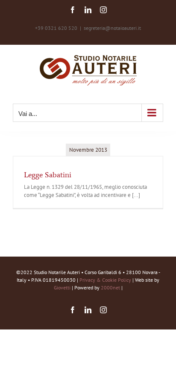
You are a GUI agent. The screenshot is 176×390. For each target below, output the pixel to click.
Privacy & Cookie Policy (105, 280)
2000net (110, 287)
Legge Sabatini (47, 174)
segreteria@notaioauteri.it (112, 28)
